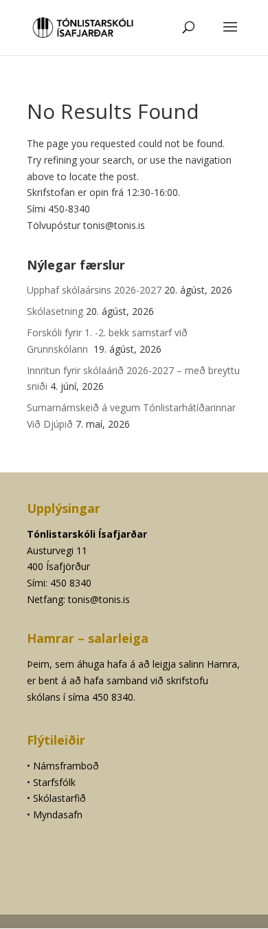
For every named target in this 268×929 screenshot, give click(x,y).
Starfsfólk (54, 782)
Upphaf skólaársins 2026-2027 (94, 289)
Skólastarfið (59, 798)
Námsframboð (66, 765)
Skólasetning (55, 311)
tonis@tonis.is (99, 599)
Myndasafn (57, 814)
